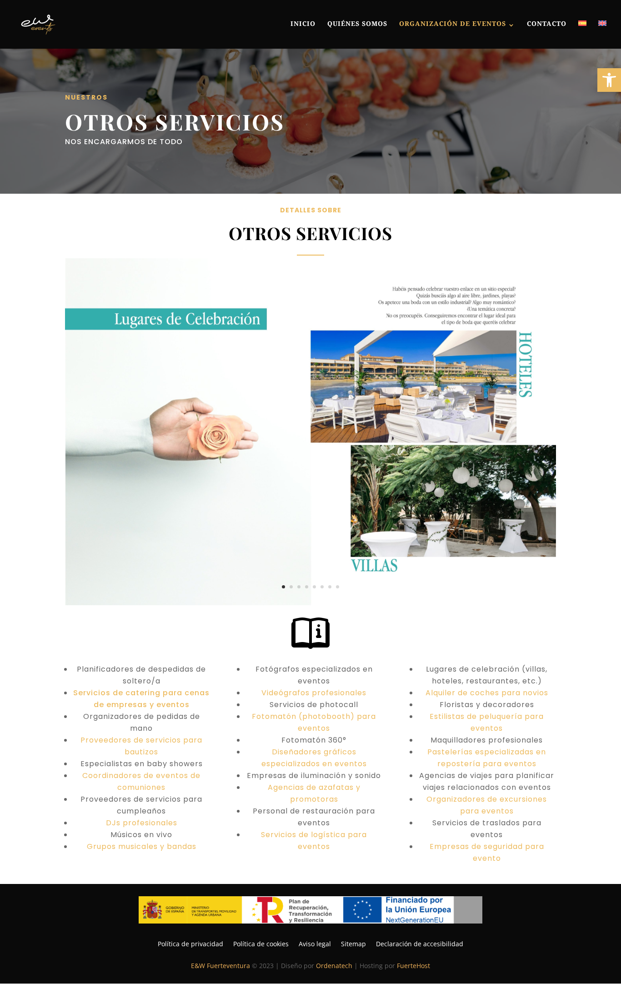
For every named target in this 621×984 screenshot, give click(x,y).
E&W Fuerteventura (220, 965)
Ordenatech (334, 965)
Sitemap (353, 943)
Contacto (546, 25)
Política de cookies (261, 943)
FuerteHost (413, 965)
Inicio (303, 25)
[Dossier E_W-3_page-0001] (310, 602)
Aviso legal (315, 943)
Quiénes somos (357, 25)
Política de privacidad (190, 943)
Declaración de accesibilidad (419, 943)
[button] (609, 80)
